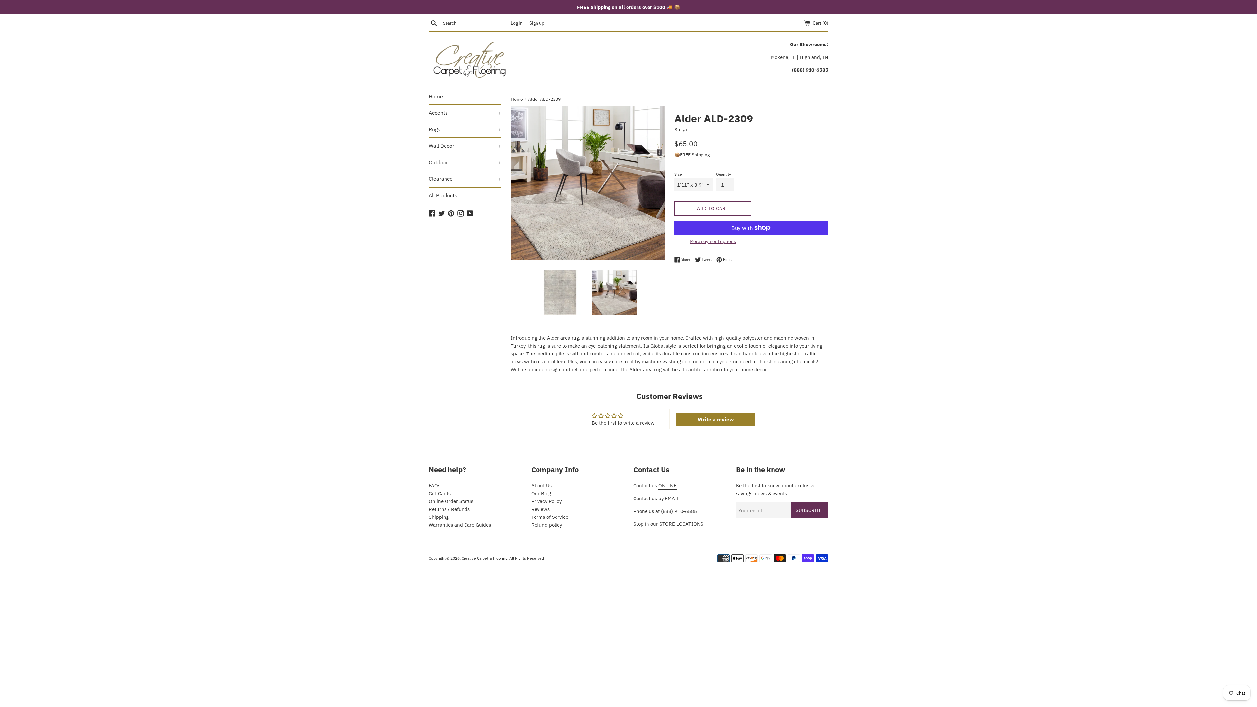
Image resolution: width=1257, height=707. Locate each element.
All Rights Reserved (526, 558)
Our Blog (541, 493)
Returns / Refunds (449, 509)
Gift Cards (440, 493)
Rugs (465, 129)
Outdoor (465, 162)
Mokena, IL (783, 57)
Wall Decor (465, 145)
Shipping (439, 517)
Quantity (723, 174)
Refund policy (546, 525)
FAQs (434, 485)
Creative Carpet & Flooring (484, 558)
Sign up (536, 23)
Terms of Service (549, 517)
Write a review (716, 419)
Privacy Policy (546, 501)
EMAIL (672, 498)
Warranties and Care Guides (460, 525)
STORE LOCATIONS (681, 524)
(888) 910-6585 (679, 511)
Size (678, 174)
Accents (465, 112)
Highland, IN (814, 57)
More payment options (713, 241)
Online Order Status (451, 501)
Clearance (465, 178)
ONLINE (667, 485)
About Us (541, 485)
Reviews (540, 509)
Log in (517, 23)
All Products (443, 195)
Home (436, 96)
